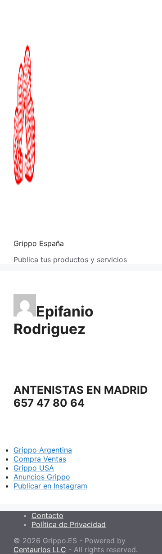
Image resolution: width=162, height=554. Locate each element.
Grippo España (39, 243)
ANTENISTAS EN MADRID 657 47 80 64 (81, 396)
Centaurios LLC (40, 549)
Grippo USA (34, 467)
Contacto (47, 515)
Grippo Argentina (43, 449)
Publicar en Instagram (50, 485)
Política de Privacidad (69, 524)
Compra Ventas (40, 458)
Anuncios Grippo (42, 476)
